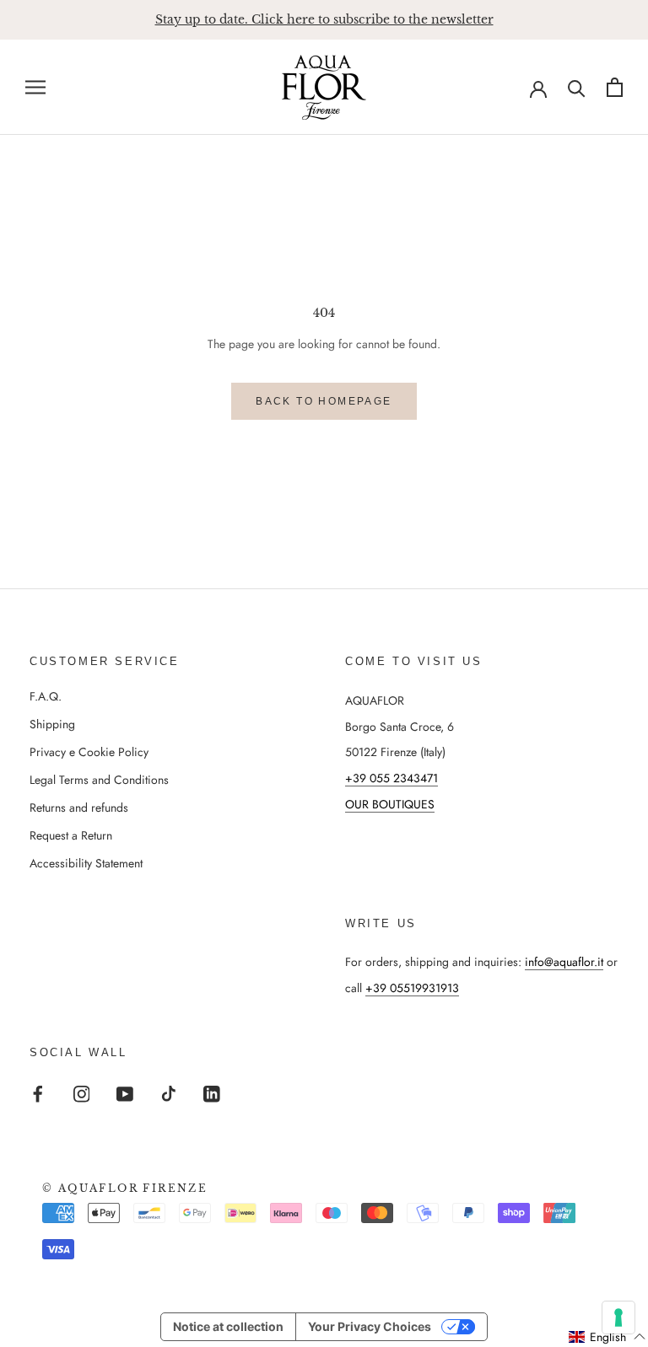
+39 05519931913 (412, 987)
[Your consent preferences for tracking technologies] (618, 1317)
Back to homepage (324, 401)
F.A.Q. (46, 696)
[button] (607, 1337)
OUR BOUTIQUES (390, 804)
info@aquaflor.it (564, 961)
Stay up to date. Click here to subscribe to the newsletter (324, 19)
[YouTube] (124, 1093)
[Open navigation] (35, 87)
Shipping (52, 724)
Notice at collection (228, 1326)
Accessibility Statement (86, 863)
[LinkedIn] (211, 1093)
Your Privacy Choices (369, 1326)
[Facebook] (38, 1093)
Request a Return (71, 835)
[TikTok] (168, 1093)
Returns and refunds (79, 807)
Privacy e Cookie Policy (89, 751)
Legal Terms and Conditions (99, 779)
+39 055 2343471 (391, 778)
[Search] (577, 87)
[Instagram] (81, 1093)
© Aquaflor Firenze (125, 1188)
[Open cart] (615, 87)
